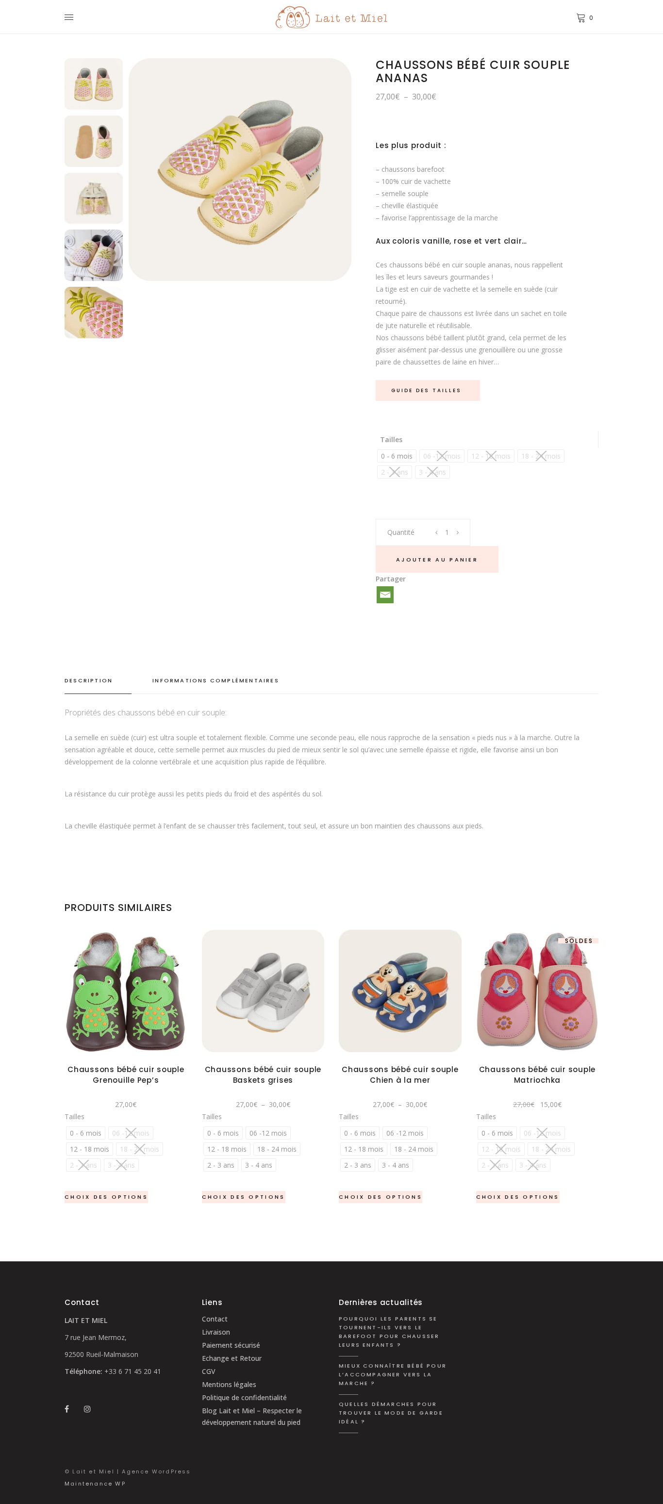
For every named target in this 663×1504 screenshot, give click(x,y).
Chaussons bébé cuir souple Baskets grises (263, 1074)
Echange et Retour (232, 1358)
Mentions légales (229, 1384)
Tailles (391, 439)
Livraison (216, 1332)
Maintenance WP (95, 1483)
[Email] (385, 594)
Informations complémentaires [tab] (215, 680)
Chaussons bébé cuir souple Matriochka (537, 1074)
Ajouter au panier (437, 559)
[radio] (397, 456)
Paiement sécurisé (231, 1345)
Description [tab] (89, 680)
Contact (215, 1318)
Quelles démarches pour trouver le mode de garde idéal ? (391, 1412)
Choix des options (106, 1197)
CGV (208, 1371)
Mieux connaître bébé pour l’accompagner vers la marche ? (393, 1374)
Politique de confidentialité (244, 1397)
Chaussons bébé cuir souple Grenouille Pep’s (125, 1074)
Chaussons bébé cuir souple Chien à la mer (400, 1074)
